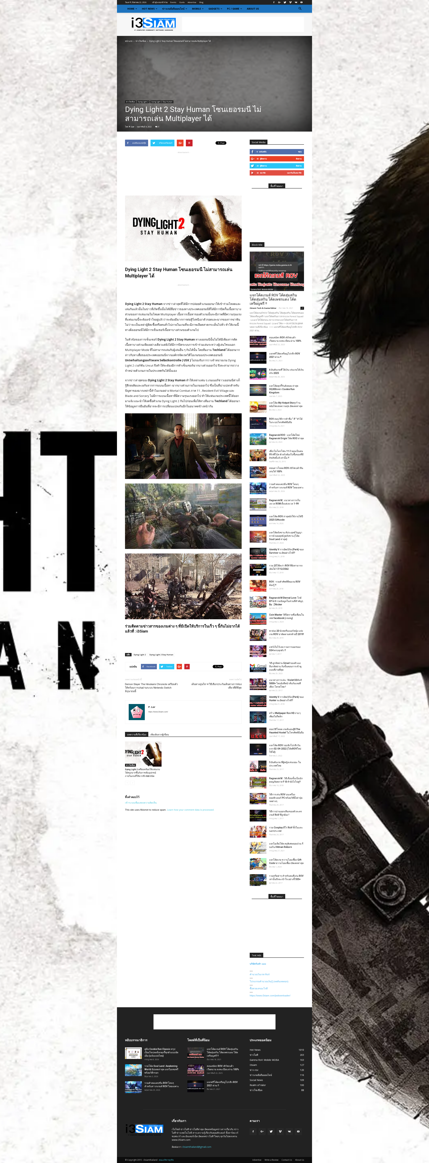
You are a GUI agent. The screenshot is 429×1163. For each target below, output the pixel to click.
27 (302, 308)
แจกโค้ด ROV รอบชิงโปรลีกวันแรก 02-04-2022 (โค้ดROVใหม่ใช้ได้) (285, 748)
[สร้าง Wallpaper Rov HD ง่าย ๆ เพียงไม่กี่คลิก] (258, 717)
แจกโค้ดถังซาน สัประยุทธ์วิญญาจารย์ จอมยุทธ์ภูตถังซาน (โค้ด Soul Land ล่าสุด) (285, 536)
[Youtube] (301, 2)
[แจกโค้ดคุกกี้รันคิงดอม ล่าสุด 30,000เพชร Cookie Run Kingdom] (258, 390)
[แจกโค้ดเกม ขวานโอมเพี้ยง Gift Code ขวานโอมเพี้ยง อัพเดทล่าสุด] (258, 864)
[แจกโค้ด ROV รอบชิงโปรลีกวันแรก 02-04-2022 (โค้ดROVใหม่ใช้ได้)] (258, 749)
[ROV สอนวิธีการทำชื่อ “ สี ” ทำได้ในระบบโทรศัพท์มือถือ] (258, 423)
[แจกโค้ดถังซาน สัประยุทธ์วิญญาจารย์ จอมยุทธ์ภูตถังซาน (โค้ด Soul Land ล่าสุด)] (258, 537)
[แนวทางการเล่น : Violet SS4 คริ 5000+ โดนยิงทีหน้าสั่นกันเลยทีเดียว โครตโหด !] (258, 684)
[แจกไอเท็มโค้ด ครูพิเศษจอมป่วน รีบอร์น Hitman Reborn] (258, 848)
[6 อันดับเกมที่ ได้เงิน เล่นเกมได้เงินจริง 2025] (258, 374)
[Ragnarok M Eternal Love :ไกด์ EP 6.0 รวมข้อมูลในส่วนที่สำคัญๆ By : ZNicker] (258, 602)
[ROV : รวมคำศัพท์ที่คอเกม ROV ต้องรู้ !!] (258, 586)
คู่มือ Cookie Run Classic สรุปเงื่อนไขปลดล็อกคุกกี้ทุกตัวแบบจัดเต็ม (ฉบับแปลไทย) (161, 1052)
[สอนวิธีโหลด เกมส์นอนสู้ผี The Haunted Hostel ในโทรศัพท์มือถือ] (258, 733)
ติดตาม (299, 158)
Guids (182, 2)
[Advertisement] (243, 24)
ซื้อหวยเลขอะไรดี (259, 988)
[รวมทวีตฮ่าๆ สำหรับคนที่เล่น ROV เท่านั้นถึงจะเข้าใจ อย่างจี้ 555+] (258, 880)
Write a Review (271, 1159)
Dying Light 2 (143, 102)
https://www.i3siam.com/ (158, 712)
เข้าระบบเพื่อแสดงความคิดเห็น (141, 802)
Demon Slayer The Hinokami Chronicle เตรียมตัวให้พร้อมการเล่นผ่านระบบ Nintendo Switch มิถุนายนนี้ (151, 688)
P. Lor (131, 126)
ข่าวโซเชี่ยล (141, 41)
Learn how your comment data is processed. (190, 809)
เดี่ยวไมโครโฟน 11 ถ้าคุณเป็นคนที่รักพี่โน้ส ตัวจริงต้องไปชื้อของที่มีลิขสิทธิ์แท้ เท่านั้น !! (286, 454)
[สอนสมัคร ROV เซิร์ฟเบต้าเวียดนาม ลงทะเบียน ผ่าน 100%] (258, 342)
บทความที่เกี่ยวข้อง (136, 734)
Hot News (148, 8)
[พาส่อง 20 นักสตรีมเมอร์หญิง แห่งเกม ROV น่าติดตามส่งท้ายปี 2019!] (258, 635)
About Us (253, 8)
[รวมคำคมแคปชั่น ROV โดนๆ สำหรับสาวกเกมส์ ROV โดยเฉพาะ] (258, 488)
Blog (201, 2)
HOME (130, 8)
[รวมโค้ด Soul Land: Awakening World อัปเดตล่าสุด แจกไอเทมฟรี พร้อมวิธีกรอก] (133, 1070)
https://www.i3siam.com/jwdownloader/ (270, 995)
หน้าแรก (128, 41)
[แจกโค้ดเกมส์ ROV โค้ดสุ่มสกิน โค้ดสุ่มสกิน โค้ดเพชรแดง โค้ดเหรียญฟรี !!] (277, 271)
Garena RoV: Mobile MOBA (262, 289)
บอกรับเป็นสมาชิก (294, 173)
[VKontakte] (295, 2)
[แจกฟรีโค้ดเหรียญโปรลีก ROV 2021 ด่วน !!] (258, 358)
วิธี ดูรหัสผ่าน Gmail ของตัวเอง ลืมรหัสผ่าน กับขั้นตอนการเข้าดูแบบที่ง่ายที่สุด (285, 666)
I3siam (253, 1065)
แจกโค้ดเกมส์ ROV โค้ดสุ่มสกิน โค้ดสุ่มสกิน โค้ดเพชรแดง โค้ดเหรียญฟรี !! (273, 299)
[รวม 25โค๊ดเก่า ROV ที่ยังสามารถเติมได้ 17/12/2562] (258, 570)
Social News (256, 1080)
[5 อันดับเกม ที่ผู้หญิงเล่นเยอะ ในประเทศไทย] (258, 766)
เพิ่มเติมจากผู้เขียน (159, 734)
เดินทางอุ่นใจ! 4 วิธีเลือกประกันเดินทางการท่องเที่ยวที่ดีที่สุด (216, 686)
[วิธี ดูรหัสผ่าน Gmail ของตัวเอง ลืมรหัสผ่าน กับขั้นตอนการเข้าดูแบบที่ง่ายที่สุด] (258, 667)
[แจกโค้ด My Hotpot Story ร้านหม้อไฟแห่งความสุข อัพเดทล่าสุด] (258, 407)
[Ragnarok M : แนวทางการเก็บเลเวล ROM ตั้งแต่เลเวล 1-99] (258, 504)
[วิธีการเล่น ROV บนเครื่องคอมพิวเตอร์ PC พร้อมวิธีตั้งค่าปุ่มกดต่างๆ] (258, 799)
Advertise (192, 2)
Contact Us (287, 1159)
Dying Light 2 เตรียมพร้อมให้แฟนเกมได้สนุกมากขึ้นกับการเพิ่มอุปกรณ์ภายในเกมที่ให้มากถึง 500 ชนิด (142, 772)
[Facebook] (273, 2)
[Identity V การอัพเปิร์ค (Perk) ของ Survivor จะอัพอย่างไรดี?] (258, 554)
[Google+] (279, 2)
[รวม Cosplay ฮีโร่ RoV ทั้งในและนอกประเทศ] (258, 832)
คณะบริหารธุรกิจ (166, 1159)
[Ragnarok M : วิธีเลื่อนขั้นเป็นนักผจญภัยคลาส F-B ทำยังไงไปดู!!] (258, 782)
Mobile (196, 8)
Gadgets (214, 8)
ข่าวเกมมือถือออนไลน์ (173, 8)
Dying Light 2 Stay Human (161, 102)
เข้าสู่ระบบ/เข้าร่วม (160, 2)
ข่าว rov (254, 1070)
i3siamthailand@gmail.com (196, 1146)
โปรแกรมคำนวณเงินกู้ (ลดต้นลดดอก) (269, 981)
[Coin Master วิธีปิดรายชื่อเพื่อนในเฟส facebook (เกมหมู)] (258, 619)
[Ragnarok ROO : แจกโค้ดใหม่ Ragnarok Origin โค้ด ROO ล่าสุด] (258, 439)
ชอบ (300, 151)
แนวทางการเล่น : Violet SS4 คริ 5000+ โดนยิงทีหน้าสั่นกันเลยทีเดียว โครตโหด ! (285, 683)
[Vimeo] (290, 2)
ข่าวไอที (254, 1054)
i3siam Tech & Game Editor (263, 308)
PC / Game (233, 8)
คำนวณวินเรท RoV (260, 974)
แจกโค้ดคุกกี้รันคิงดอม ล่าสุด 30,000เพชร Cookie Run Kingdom (283, 389)
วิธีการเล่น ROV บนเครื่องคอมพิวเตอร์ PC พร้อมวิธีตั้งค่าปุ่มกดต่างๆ (285, 798)
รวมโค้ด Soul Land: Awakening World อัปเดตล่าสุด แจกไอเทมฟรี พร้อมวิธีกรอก (161, 1069)
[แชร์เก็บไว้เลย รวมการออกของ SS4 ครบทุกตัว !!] (258, 651)
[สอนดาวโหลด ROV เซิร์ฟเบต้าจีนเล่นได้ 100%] (258, 472)
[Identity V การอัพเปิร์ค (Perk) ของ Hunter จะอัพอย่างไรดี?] (258, 701)
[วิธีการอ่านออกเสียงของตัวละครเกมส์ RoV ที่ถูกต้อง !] (258, 815)
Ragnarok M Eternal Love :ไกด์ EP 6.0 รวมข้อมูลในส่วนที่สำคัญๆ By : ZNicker (286, 601)
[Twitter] (284, 2)
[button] (300, 9)
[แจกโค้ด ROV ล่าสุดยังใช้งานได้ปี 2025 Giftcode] (258, 520)
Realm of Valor (258, 1085)
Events (173, 2)
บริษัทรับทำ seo (258, 963)
